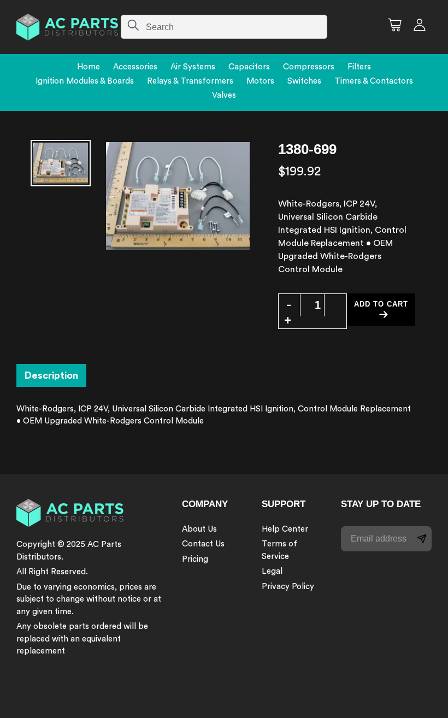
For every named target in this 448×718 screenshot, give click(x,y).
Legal (272, 571)
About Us (199, 529)
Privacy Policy (288, 586)
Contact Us (203, 544)
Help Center (285, 529)
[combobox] (224, 27)
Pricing (195, 559)
